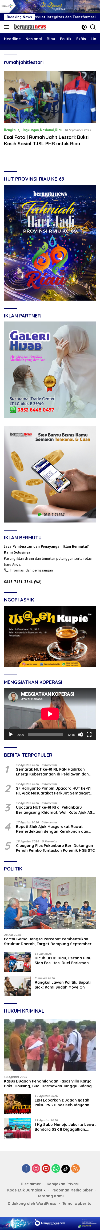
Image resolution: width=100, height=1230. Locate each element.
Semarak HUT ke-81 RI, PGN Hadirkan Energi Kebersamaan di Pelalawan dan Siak (52, 772)
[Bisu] (80, 734)
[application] (50, 714)
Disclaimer (31, 1184)
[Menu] (7, 27)
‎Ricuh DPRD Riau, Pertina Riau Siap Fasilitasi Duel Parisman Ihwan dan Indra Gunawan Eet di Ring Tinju (65, 960)
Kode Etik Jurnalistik (26, 1190)
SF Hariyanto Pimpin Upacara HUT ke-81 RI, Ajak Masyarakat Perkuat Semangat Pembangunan (53, 791)
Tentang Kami (51, 1196)
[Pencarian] (93, 27)
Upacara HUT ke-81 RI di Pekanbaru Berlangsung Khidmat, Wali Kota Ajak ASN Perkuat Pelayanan (55, 810)
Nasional (47, 130)
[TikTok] (65, 1169)
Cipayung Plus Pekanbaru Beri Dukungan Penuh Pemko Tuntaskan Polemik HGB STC (55, 848)
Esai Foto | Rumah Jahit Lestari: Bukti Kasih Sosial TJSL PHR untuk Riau (46, 140)
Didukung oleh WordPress (32, 1203)
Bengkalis (11, 130)
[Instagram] (36, 1169)
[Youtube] (46, 1169)
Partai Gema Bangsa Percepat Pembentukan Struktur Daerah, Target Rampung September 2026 (47, 941)
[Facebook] (26, 1169)
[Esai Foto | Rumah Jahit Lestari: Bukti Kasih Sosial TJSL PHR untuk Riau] (50, 97)
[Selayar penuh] (89, 734)
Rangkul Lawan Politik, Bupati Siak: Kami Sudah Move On (63, 985)
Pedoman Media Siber (72, 1190)
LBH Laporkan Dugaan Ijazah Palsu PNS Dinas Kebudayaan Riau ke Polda (62, 1102)
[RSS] (75, 1169)
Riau (58, 130)
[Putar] (11, 734)
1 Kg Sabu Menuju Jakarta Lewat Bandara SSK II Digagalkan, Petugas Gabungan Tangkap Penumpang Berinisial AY (65, 1127)
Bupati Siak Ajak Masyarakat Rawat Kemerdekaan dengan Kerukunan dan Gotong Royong (52, 829)
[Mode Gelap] (84, 27)
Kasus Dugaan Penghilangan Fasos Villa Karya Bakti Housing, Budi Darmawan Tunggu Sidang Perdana (48, 1083)
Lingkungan (30, 130)
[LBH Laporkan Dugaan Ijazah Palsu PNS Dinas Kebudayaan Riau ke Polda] (17, 1104)
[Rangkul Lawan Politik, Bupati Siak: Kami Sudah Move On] (17, 986)
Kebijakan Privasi (63, 1184)
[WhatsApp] (55, 1169)
